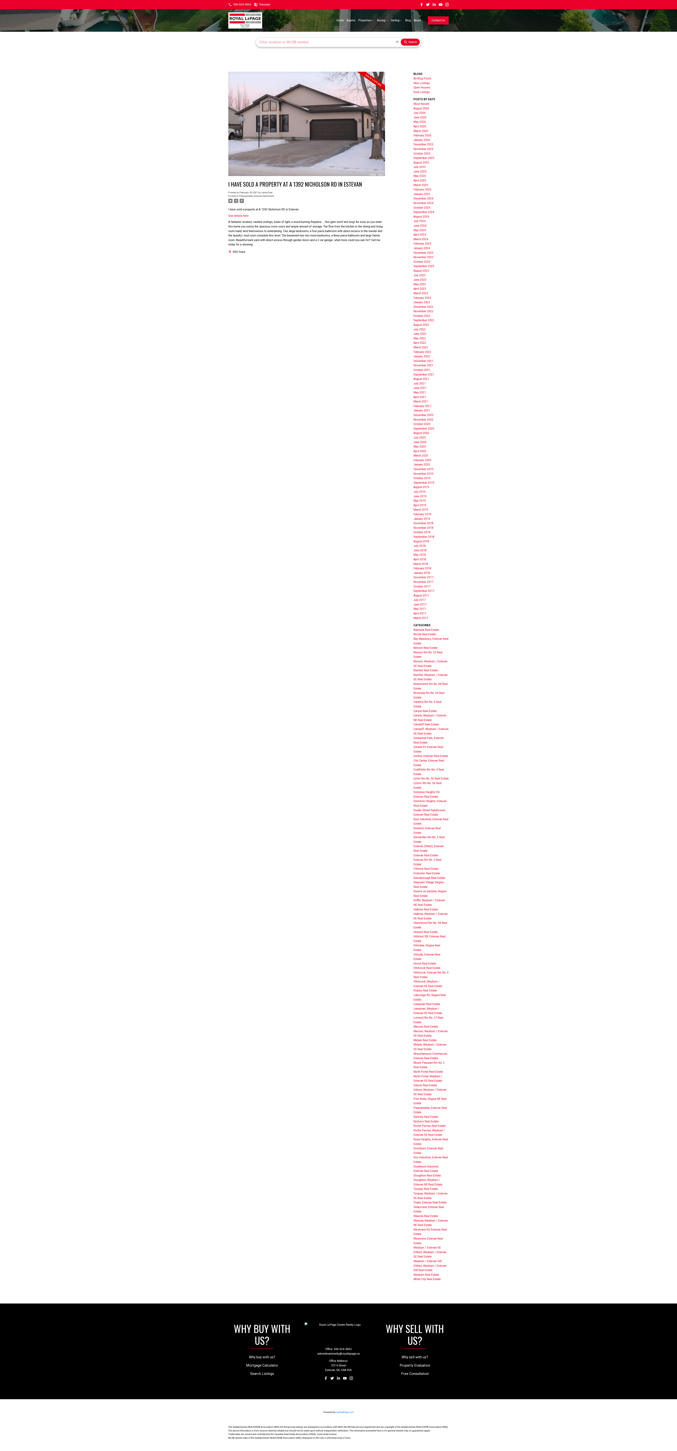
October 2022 (421, 316)
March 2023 (420, 293)
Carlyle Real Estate (425, 711)
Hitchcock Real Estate (426, 968)
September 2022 (423, 320)
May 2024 (419, 230)
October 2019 (421, 478)
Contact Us (438, 20)
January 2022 (421, 356)
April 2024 (419, 234)
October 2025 (421, 153)
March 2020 (420, 455)
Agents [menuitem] (351, 20)
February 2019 (422, 514)
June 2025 (419, 171)
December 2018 (423, 523)
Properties (364, 20)
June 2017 (419, 604)
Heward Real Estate (425, 932)
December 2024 (423, 198)
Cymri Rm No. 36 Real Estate (431, 778)
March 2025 (420, 185)
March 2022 (420, 347)
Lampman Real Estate (426, 1004)
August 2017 (421, 595)
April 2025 (419, 180)
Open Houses (421, 87)
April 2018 (419, 559)
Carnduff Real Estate (426, 724)
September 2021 (423, 374)
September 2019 (423, 482)
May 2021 (419, 392)
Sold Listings (421, 92)
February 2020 (422, 460)
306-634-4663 (242, 4)
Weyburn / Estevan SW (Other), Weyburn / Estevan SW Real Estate (429, 1265)
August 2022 (421, 324)
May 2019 (419, 500)
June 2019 (419, 496)
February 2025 (422, 189)
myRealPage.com (345, 1412)
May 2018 (419, 554)
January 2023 (421, 302)
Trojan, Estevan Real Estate (430, 1202)
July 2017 (419, 600)
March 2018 (420, 564)
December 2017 (423, 577)
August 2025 (421, 162)
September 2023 (423, 266)
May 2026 (419, 122)
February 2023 (422, 298)
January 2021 (421, 410)
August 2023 (421, 270)
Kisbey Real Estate (425, 990)
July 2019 (419, 491)
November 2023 (423, 257)
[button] (239, 4)
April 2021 (419, 397)
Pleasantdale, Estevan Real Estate (256, 196)
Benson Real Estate (425, 647)
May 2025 (419, 176)
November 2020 (423, 419)
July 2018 (419, 545)
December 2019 (423, 469)
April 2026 (419, 126)
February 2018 (422, 568)
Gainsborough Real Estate (429, 878)
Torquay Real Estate (425, 1189)
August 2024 (421, 216)
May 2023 (419, 284)
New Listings (421, 83)
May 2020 (419, 446)
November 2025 (423, 149)
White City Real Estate (427, 1279)
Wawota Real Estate (425, 1216)
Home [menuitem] (340, 20)
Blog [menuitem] (408, 20)
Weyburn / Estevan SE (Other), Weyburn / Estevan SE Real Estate (429, 1252)
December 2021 (423, 361)
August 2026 (421, 108)
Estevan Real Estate (425, 855)
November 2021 (423, 365)
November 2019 (423, 473)
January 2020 (421, 464)
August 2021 (421, 379)
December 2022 (423, 307)
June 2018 (419, 550)
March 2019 (420, 509)
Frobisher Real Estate (426, 873)
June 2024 (419, 225)
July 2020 (419, 437)
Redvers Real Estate (426, 1121)
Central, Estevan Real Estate (430, 756)
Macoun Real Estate (425, 1026)
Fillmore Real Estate (425, 868)
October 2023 (421, 261)
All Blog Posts (422, 78)
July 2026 (419, 113)
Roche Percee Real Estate (429, 1125)
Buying (381, 20)
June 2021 (419, 388)
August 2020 (421, 433)
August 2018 (421, 541)
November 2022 (423, 311)
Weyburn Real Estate (426, 1274)
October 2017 (421, 586)
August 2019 (421, 487)
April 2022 (419, 342)
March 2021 (420, 401)
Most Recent (421, 104)
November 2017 (423, 582)
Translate (264, 4)
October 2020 (421, 424)
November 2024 (423, 203)
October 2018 (421, 532)
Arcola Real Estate (424, 634)
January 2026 (421, 140)
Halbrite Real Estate (425, 909)
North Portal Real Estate (428, 1071)
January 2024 (421, 248)
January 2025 (421, 194)
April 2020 (419, 451)
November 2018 (423, 527)
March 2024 (420, 239)
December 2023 (423, 252)
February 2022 (422, 352)
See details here (238, 215)
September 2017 (423, 591)
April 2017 (419, 613)
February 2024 (422, 243)
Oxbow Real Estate (425, 1085)
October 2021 (421, 370)
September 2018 (423, 536)
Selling (395, 20)
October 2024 (421, 207)
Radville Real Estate (425, 1117)
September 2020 (423, 428)
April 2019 (419, 505)
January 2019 (421, 518)
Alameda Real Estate (426, 629)
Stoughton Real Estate (427, 1175)
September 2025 (423, 158)
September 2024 (423, 212)
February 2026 (422, 135)
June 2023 (419, 279)
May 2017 (419, 609)
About (417, 20)
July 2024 (419, 221)
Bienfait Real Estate (425, 670)
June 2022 (419, 333)
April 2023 (419, 288)
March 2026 (420, 131)
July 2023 (419, 275)
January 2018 (421, 573)
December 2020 (423, 415)
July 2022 (419, 329)
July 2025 (419, 167)
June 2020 (419, 442)
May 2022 (419, 338)
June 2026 (419, 117)
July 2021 (419, 383)
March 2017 (420, 618)
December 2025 (423, 144)
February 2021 (422, 406)
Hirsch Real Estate (424, 963)
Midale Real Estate (425, 1040)
